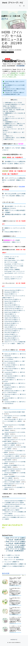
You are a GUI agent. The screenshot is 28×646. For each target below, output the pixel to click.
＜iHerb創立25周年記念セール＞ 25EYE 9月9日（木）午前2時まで (14, 105)
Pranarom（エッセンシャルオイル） (13, 277)
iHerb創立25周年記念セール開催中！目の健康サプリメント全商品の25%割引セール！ (14, 566)
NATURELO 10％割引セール (11, 316)
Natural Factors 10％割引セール (12, 299)
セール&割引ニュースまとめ (7, 52)
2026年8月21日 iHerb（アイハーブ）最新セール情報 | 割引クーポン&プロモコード (15, 629)
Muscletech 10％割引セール (11, 292)
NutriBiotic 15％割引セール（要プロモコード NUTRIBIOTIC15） (13, 366)
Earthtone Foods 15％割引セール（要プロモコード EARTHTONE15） (13, 391)
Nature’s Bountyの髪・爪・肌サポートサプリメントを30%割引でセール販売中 (14, 420)
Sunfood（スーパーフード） (11, 256)
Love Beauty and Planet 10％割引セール (15, 329)
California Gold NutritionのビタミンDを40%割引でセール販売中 (13, 470)
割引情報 (16, 557)
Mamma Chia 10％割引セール (12, 305)
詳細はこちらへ (19, 163)
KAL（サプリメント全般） (11, 262)
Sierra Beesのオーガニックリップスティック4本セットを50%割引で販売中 (13, 481)
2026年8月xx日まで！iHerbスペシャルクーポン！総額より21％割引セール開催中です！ (15, 592)
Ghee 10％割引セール (10, 303)
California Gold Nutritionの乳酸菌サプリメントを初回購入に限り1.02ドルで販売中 (14, 501)
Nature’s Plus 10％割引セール (12, 301)
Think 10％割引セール (10, 314)
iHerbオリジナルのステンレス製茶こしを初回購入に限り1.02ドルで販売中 (14, 509)
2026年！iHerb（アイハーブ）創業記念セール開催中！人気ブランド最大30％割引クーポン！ (15, 583)
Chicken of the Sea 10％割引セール (13, 308)
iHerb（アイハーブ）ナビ (12, 2)
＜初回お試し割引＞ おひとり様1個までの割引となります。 (14, 138)
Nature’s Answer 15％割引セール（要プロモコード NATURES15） (13, 362)
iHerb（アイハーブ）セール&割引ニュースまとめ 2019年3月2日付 (16, 550)
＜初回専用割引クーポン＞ (11, 122)
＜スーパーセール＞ (9, 116)
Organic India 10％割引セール (12, 318)
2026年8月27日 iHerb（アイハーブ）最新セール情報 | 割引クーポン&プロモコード (15, 621)
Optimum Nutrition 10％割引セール (14, 290)
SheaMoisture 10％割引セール (12, 336)
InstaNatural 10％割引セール (12, 340)
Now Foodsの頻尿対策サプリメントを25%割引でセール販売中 (13, 444)
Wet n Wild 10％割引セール (11, 338)
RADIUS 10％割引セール (10, 325)
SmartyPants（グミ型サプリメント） (14, 264)
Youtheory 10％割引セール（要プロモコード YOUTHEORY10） (13, 402)
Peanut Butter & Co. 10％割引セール (14, 307)
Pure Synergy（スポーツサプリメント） (14, 271)
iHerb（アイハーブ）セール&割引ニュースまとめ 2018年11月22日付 (16, 539)
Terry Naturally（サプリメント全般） (14, 266)
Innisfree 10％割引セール (11, 334)
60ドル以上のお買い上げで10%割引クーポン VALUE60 (13, 195)
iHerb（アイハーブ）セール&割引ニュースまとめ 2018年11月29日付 (16, 542)
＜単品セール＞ (8, 136)
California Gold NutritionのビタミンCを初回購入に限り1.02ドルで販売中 (13, 505)
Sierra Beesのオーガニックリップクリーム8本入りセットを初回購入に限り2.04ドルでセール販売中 (14, 517)
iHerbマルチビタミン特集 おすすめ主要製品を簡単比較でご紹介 (14, 90)
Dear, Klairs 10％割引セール (11, 332)
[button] (20, 6)
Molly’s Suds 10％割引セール (12, 312)
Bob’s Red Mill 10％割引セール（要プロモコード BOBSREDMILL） (13, 377)
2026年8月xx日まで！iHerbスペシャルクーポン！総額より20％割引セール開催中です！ (15, 602)
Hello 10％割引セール (10, 327)
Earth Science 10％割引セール (12, 331)
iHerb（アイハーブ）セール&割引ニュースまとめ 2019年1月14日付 (16, 546)
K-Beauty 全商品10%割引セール (12, 232)
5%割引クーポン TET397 (12, 148)
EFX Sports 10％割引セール (11, 323)
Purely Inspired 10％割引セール (12, 321)
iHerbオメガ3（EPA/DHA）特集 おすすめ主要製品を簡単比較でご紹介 (13, 93)
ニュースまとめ (8, 557)
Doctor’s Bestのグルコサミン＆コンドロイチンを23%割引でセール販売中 (13, 455)
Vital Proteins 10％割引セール (12, 319)
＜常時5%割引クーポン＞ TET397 (13, 102)
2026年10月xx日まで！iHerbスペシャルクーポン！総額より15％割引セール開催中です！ (15, 612)
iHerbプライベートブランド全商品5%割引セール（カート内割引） (13, 342)
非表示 (15, 99)
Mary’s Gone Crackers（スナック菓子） (14, 260)
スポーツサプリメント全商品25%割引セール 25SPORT (13, 179)
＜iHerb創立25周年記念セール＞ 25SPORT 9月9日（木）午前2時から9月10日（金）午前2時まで (13, 109)
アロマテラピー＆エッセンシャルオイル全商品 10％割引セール (13, 296)
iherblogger (4, 50)
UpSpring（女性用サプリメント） (13, 279)
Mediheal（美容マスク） (10, 268)
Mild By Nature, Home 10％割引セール (14, 310)
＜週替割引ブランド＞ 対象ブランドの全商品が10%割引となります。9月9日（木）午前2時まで (14, 125)
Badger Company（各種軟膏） (12, 269)
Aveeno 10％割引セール (10, 294)
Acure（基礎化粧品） (10, 258)
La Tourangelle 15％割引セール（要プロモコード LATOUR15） (13, 358)
